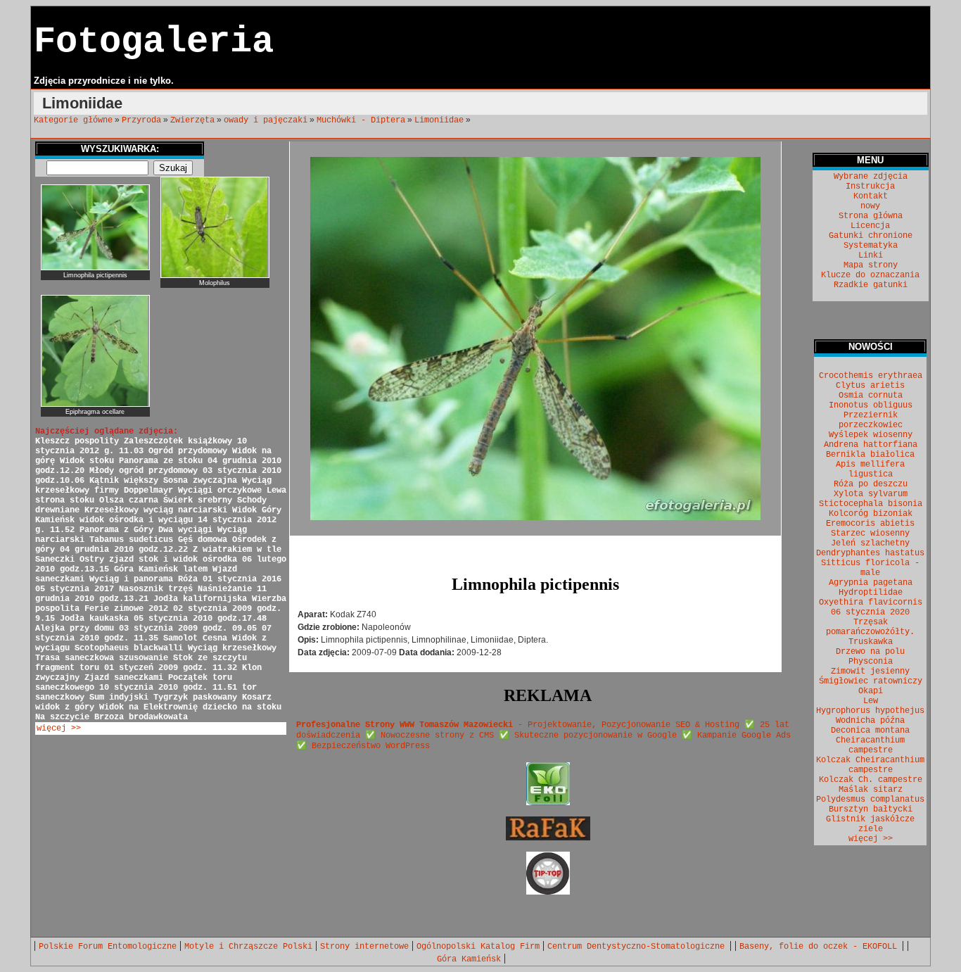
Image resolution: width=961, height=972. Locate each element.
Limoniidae (439, 120)
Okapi (870, 691)
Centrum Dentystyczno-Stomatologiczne (638, 947)
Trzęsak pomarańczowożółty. (870, 627)
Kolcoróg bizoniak (870, 514)
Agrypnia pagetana (870, 583)
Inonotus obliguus (870, 405)
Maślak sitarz (871, 790)
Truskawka (870, 642)
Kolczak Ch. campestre (870, 780)
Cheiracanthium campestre (870, 745)
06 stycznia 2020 (870, 612)
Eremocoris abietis (870, 524)
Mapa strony (871, 265)
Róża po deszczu (871, 484)
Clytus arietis (870, 386)
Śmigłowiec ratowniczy (870, 681)
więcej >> (59, 728)
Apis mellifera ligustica (870, 469)
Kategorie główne (73, 120)
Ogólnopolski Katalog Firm (478, 947)
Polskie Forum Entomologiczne (108, 947)
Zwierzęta (192, 120)
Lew (870, 701)
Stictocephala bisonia (870, 504)
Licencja (870, 226)
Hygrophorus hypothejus (870, 711)
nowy (870, 206)
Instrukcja (870, 186)
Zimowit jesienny (870, 671)
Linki (870, 255)
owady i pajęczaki (265, 120)
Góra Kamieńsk (469, 959)
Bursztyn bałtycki (870, 809)
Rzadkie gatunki (871, 285)
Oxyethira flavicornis (870, 602)
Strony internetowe (364, 947)
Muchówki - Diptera (361, 120)
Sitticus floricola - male (870, 568)
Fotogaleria (154, 42)
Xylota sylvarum (871, 494)
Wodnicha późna (870, 721)
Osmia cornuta (871, 395)
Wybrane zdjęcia (871, 177)
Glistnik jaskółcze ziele (870, 824)
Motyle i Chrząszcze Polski (248, 947)
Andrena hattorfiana (870, 445)
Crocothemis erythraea (870, 376)
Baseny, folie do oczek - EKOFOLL (820, 947)
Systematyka (871, 246)
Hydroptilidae (871, 593)
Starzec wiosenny (870, 533)
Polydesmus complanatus (870, 799)
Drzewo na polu (870, 652)
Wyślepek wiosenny (870, 435)
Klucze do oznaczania (870, 275)
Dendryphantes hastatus (870, 553)
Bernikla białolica (870, 455)
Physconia (870, 662)
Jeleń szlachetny (870, 543)
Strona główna (871, 216)
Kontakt (870, 196)
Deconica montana (870, 731)
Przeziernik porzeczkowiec (871, 420)
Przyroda (141, 120)
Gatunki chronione (870, 236)
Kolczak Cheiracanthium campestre (870, 765)
